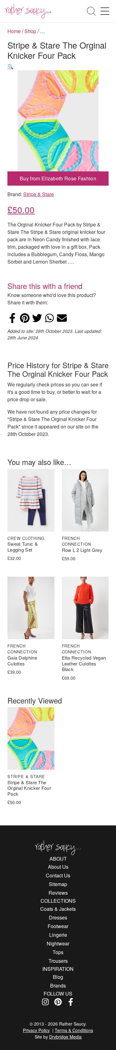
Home (14, 31)
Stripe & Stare (38, 194)
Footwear (58, 926)
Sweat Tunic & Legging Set (22, 547)
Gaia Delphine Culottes (22, 661)
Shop (30, 31)
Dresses (58, 917)
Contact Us (58, 875)
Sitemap (58, 884)
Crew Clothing (26, 538)
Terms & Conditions (74, 1030)
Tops (58, 952)
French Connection (77, 541)
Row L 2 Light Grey (82, 550)
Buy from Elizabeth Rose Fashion (58, 178)
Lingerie (58, 934)
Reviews (58, 892)
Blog (58, 976)
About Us (58, 866)
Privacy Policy (36, 1030)
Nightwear (58, 943)
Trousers (58, 960)
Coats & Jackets (58, 908)
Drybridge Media (65, 1037)
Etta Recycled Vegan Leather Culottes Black (84, 663)
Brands (58, 985)
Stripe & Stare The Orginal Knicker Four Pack (29, 788)
